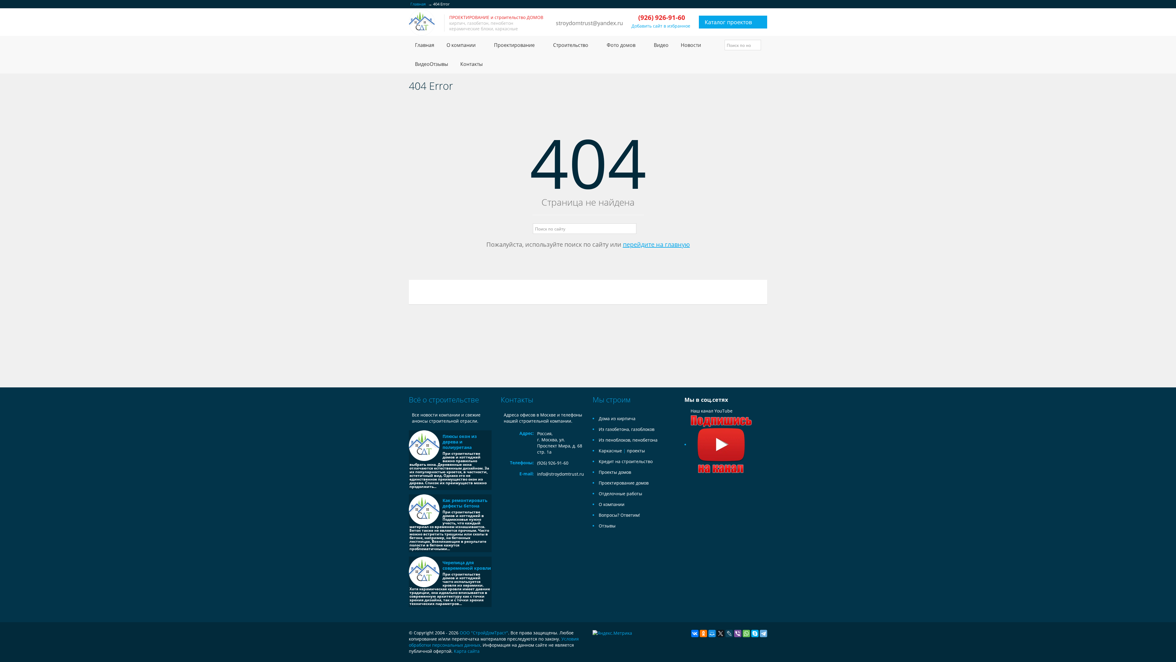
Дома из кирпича (617, 418)
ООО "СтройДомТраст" (484, 633)
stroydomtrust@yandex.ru (589, 23)
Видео (661, 45)
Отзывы (607, 526)
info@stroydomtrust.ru (560, 474)
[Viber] (737, 633)
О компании (611, 504)
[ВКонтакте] (695, 633)
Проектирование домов (624, 483)
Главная (424, 45)
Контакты (471, 64)
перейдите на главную (656, 244)
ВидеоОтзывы (431, 64)
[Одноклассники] (703, 633)
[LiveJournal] (729, 633)
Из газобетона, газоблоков (626, 429)
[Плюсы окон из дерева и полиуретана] (424, 445)
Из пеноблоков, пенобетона (628, 440)
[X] (720, 633)
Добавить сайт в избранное (660, 26)
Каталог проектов (728, 22)
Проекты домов (615, 472)
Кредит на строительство (626, 461)
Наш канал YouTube (712, 411)
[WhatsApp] (746, 633)
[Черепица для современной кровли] (424, 572)
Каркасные (610, 451)
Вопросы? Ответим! (619, 515)
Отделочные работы (620, 493)
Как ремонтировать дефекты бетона (465, 503)
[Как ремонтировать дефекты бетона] (424, 509)
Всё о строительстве (444, 399)
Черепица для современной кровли (467, 565)
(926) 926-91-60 (552, 463)
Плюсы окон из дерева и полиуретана (460, 441)
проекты (636, 451)
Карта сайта (467, 651)
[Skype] (755, 633)
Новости (691, 45)
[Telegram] (763, 633)
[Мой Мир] (712, 633)
